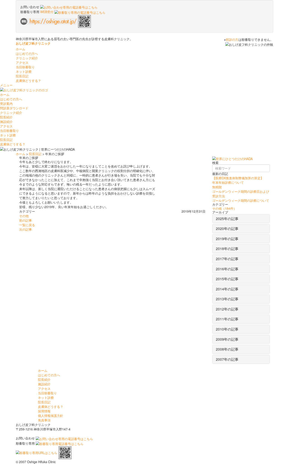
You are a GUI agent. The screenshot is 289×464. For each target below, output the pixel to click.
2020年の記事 (227, 228)
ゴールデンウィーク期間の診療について (240, 200)
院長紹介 (6, 117)
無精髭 (217, 187)
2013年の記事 (227, 298)
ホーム (20, 49)
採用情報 (44, 411)
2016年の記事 (227, 268)
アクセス (22, 62)
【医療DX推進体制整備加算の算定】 (238, 178)
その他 (24, 216)
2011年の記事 (227, 319)
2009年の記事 (227, 339)
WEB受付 (47, 11)
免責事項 (44, 420)
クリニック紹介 (11, 112)
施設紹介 (6, 121)
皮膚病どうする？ (28, 80)
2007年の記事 (227, 359)
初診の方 (232, 39)
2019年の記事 (227, 238)
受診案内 (6, 103)
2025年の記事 (227, 218)
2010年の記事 (227, 329)
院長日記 (22, 76)
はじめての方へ (11, 99)
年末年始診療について (228, 182)
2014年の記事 (227, 289)
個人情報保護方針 (50, 415)
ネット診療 (24, 71)
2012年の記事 (227, 309)
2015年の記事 (227, 278)
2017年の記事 (227, 258)
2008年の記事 (227, 349)
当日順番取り (25, 67)
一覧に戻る (27, 225)
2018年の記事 (227, 248)
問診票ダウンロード (14, 108)
